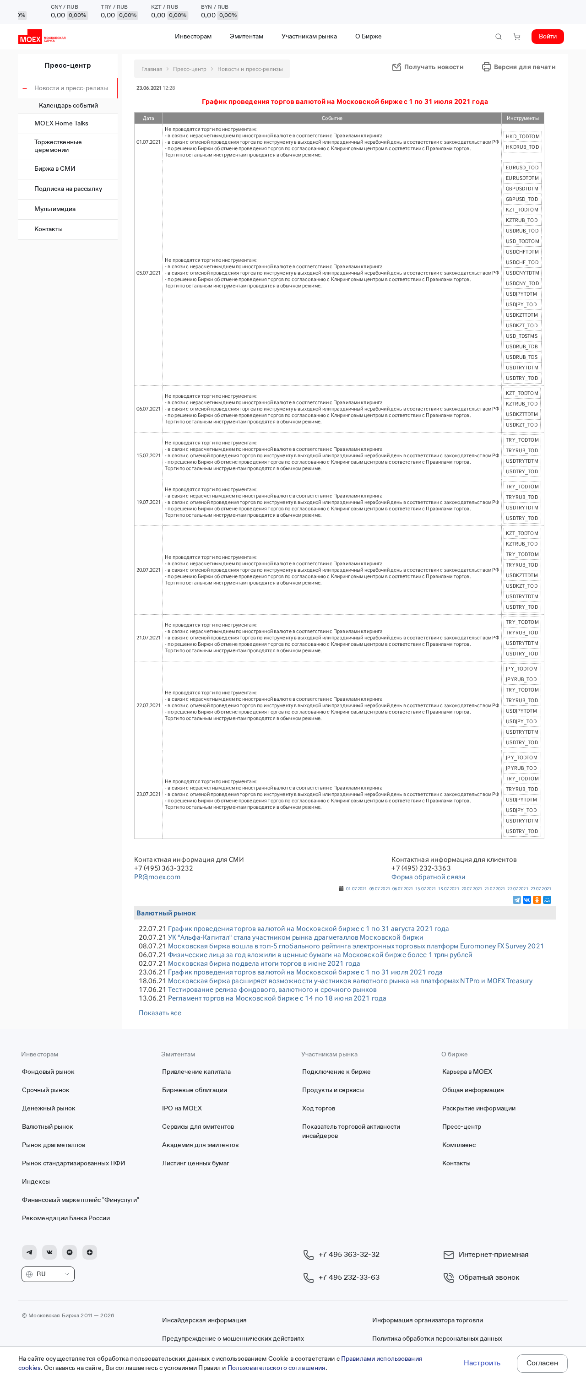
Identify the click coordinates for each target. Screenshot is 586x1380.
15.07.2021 (425, 888)
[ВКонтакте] (527, 900)
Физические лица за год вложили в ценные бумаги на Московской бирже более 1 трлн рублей (320, 954)
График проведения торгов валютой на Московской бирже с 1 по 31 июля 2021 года (305, 972)
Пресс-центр (67, 66)
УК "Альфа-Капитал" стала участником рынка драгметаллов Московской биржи (295, 937)
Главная (151, 68)
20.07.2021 (471, 888)
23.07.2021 (541, 888)
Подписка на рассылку (68, 189)
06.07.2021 (402, 888)
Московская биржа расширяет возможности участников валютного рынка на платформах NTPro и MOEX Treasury (350, 980)
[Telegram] (517, 900)
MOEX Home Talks (61, 123)
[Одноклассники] (537, 900)
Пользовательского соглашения (277, 1368)
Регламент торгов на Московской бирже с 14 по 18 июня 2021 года (277, 998)
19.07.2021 (448, 888)
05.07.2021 (379, 888)
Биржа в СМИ (55, 169)
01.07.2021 (356, 888)
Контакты (48, 229)
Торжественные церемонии (58, 146)
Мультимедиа (55, 209)
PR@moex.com (157, 876)
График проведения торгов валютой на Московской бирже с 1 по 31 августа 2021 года (308, 928)
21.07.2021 (494, 888)
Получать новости (434, 66)
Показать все (160, 1012)
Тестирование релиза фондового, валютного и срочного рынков (272, 989)
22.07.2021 (517, 888)
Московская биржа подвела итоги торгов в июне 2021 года (264, 963)
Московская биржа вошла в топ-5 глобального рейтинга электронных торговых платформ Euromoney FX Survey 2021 (356, 946)
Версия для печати (525, 66)
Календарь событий (68, 106)
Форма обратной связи (428, 876)
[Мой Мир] (547, 900)
